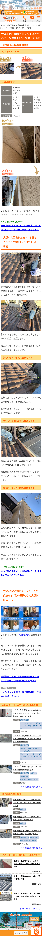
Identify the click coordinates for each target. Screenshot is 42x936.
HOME (3, 25)
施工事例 (11, 25)
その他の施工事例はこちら (31, 787)
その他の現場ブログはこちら (30, 909)
